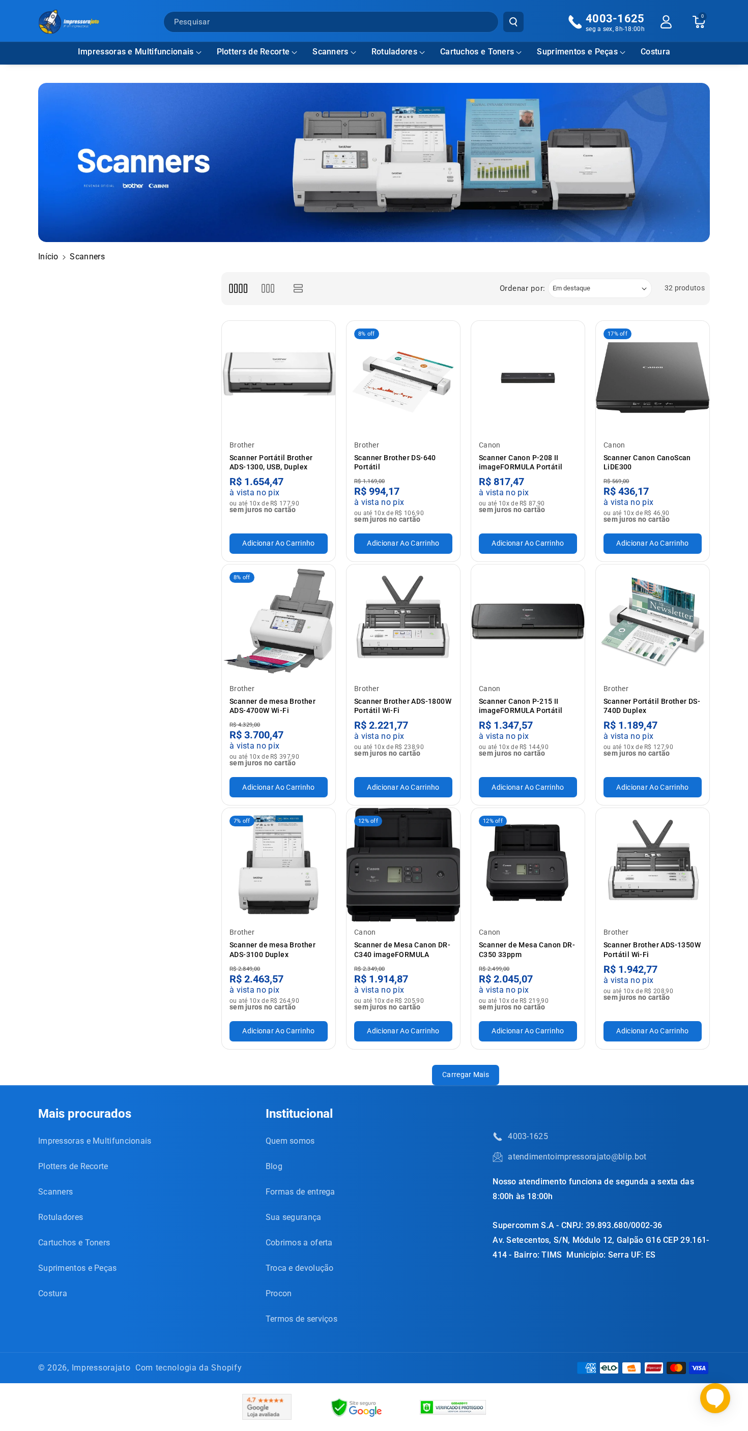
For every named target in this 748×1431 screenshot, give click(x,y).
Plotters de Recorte (253, 51)
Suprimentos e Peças (577, 51)
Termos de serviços (301, 1319)
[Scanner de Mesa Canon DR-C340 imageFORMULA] (403, 864)
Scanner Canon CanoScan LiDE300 (647, 462)
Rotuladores (394, 51)
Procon (279, 1293)
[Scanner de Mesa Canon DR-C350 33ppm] (528, 864)
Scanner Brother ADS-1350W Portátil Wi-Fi (652, 949)
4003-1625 (528, 1136)
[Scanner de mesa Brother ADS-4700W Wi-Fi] (278, 621)
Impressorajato (101, 1368)
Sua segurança (294, 1217)
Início (48, 256)
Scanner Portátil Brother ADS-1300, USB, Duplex (271, 462)
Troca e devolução (300, 1268)
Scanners (330, 51)
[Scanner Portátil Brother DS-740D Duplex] (652, 621)
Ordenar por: (522, 288)
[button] (140, 52)
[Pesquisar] (513, 22)
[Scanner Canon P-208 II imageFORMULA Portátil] (528, 377)
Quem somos (290, 1141)
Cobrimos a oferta (299, 1242)
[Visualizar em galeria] (267, 288)
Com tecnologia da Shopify (188, 1368)
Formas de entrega (300, 1192)
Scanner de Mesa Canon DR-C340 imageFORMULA (402, 949)
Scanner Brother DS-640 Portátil (395, 462)
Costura (52, 1293)
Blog (274, 1166)
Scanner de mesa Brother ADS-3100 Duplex (272, 949)
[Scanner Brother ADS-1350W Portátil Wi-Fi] (652, 864)
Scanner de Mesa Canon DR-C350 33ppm (527, 949)
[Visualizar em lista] (298, 288)
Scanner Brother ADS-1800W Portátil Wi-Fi (402, 705)
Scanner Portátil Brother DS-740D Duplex (651, 705)
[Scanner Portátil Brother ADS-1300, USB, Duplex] (278, 377)
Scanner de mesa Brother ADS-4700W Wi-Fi (272, 705)
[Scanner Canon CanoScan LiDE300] (652, 377)
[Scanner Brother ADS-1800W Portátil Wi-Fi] (403, 621)
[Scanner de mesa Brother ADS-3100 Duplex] (278, 864)
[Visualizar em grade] (237, 288)
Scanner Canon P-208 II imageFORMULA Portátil (520, 462)
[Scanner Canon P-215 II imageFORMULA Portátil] (528, 621)
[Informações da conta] (666, 22)
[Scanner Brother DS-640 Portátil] (403, 377)
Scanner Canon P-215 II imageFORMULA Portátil (520, 705)
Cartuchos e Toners (477, 51)
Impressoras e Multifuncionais (136, 51)
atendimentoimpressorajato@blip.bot (577, 1156)
